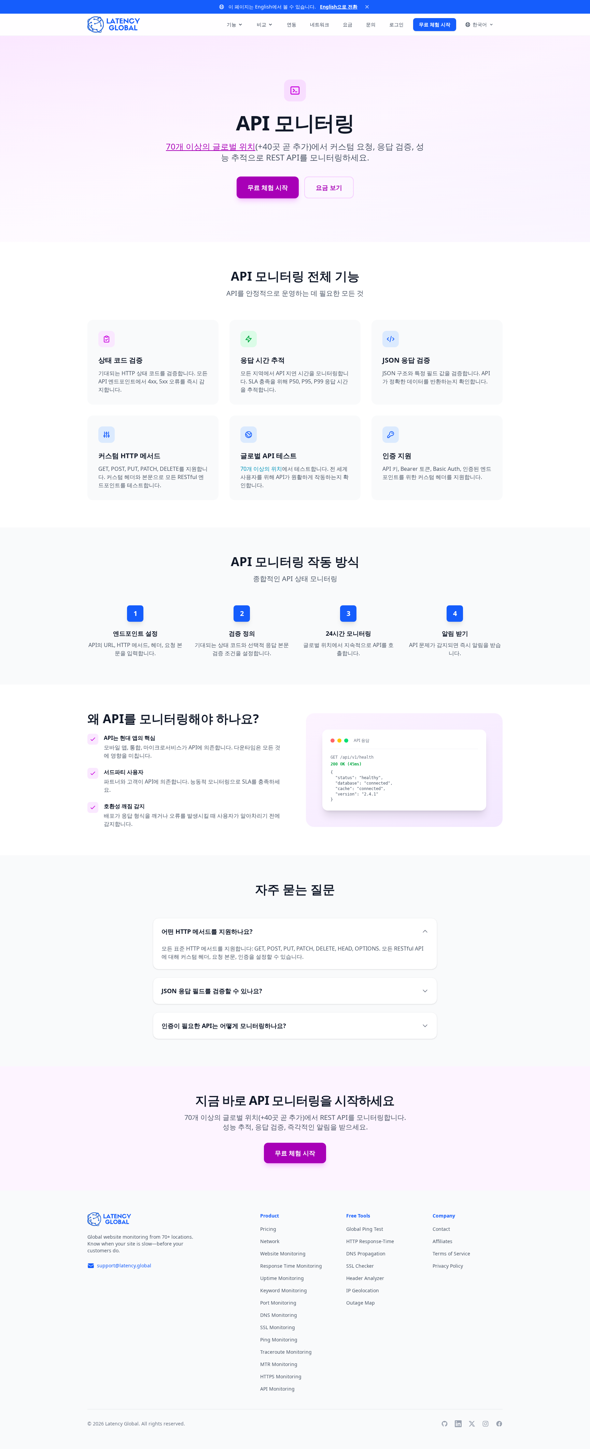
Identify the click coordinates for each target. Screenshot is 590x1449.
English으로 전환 (338, 6)
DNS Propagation (365, 1253)
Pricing (268, 1229)
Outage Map (360, 1302)
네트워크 (319, 24)
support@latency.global (124, 1265)
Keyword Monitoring (283, 1290)
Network (269, 1241)
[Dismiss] (367, 7)
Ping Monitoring (278, 1339)
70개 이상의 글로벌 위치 (210, 146)
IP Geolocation (362, 1290)
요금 (347, 24)
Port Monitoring (278, 1302)
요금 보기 (329, 187)
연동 (291, 24)
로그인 (396, 24)
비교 (261, 24)
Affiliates (442, 1241)
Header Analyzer (365, 1278)
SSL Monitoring (277, 1327)
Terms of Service (451, 1253)
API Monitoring (277, 1388)
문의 (371, 24)
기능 (231, 24)
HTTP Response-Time (370, 1241)
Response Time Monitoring (291, 1266)
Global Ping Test (364, 1229)
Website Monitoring (283, 1253)
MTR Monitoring (278, 1364)
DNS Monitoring (278, 1315)
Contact (441, 1229)
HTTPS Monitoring (280, 1376)
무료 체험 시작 (434, 24)
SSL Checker (360, 1266)
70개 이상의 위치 (261, 469)
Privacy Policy (448, 1266)
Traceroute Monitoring (286, 1352)
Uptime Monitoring (282, 1278)
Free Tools (358, 1215)
